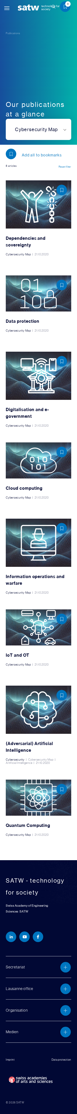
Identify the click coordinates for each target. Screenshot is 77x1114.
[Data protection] (38, 303)
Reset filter (65, 166)
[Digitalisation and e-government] (38, 389)
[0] (67, 7)
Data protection (61, 1059)
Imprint (10, 1059)
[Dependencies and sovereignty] (38, 218)
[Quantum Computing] (38, 808)
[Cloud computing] (38, 470)
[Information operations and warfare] (38, 556)
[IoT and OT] (38, 637)
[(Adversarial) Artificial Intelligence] (38, 725)
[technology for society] (29, 7)
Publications (13, 33)
